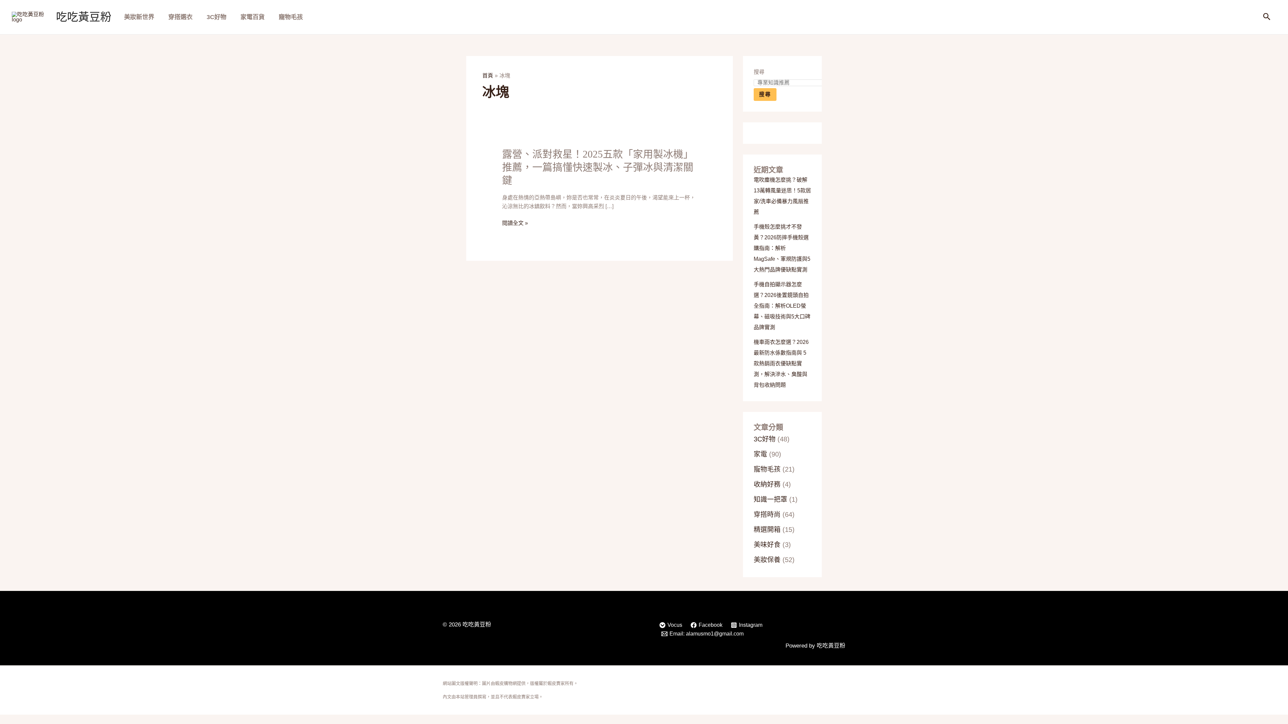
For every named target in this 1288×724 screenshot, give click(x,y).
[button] (1267, 16)
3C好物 (216, 17)
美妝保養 (767, 559)
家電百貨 (252, 17)
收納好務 (767, 484)
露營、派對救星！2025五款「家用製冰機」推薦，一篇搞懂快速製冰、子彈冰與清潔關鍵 (597, 167)
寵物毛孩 (291, 17)
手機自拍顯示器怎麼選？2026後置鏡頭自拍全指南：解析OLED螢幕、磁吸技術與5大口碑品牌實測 (782, 306)
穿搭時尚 (767, 514)
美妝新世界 (139, 17)
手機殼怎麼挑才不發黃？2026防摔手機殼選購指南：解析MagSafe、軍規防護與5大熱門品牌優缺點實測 (782, 248)
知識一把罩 (770, 499)
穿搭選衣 (180, 17)
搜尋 (759, 72)
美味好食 (767, 544)
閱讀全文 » (515, 223)
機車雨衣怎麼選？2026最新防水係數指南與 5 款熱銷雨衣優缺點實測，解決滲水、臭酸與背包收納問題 (781, 363)
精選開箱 (767, 529)
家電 (760, 454)
